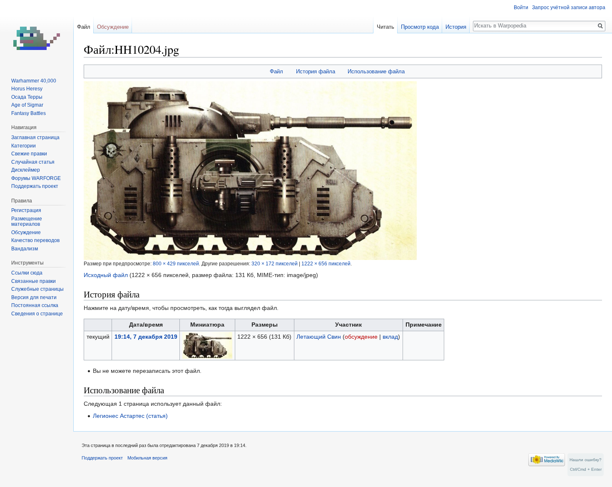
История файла (315, 71)
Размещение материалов (26, 221)
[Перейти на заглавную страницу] (36, 33)
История (455, 27)
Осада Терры (26, 97)
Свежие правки (29, 154)
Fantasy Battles (28, 113)
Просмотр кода (420, 27)
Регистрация (26, 210)
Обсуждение (113, 27)
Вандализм (24, 249)
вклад (390, 336)
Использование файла (376, 71)
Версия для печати (34, 297)
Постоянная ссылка (34, 305)
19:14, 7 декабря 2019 (145, 336)
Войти (521, 7)
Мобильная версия (147, 457)
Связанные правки (33, 281)
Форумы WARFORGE (36, 178)
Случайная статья (33, 162)
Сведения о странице (37, 314)
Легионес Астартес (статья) (130, 415)
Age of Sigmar (27, 105)
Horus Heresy (26, 89)
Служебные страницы (37, 289)
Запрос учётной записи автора (568, 7)
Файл (276, 71)
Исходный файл (106, 275)
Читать (385, 27)
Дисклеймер (25, 170)
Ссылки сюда (26, 273)
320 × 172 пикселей (274, 263)
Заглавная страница (35, 137)
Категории (23, 146)
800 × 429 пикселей (176, 263)
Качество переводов (35, 240)
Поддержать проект (34, 186)
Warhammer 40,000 (33, 81)
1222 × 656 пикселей (326, 263)
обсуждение (361, 336)
